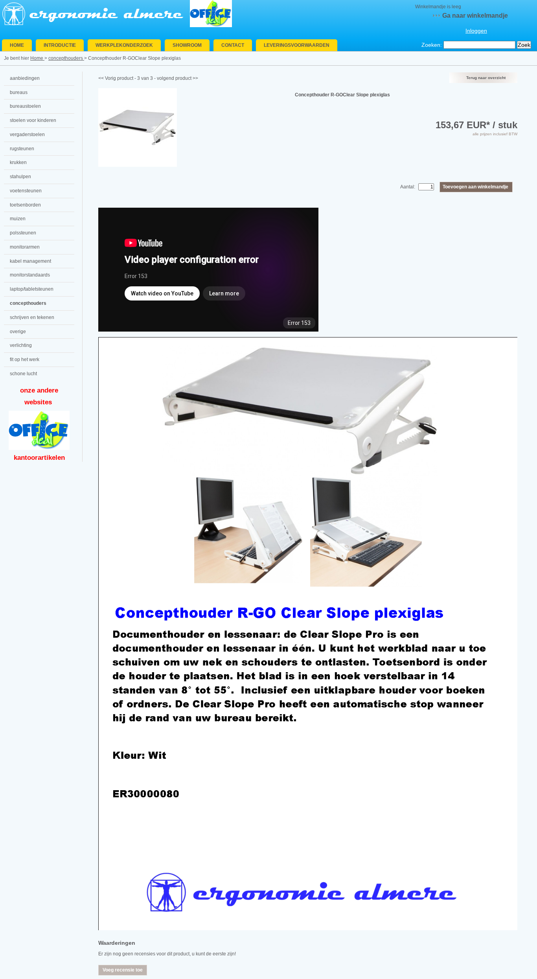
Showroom (187, 45)
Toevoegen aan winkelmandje (475, 187)
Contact (232, 45)
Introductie (60, 45)
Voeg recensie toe (123, 970)
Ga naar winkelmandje (475, 15)
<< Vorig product (115, 78)
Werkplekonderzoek (124, 45)
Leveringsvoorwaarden (296, 45)
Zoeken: (431, 45)
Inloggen (476, 31)
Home (17, 45)
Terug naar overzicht (486, 78)
